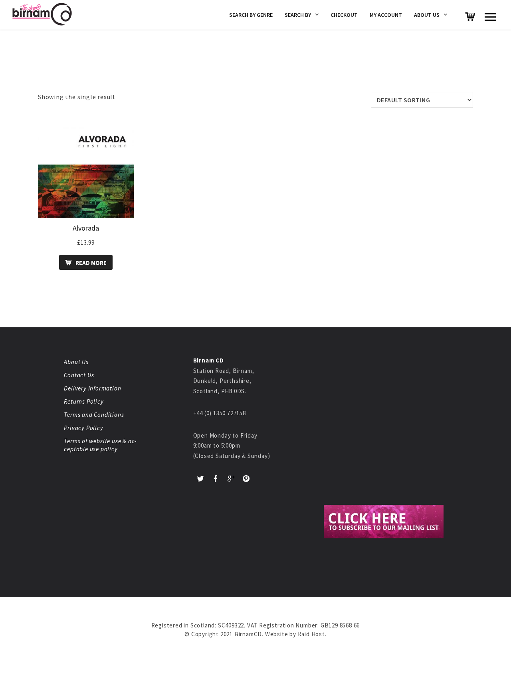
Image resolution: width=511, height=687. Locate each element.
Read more (91, 263)
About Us (427, 14)
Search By (298, 14)
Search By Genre (251, 14)
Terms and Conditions (94, 414)
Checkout (344, 14)
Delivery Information (92, 388)
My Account (386, 14)
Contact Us (79, 375)
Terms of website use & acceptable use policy (100, 445)
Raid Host (311, 634)
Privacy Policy (83, 428)
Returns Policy (83, 401)
